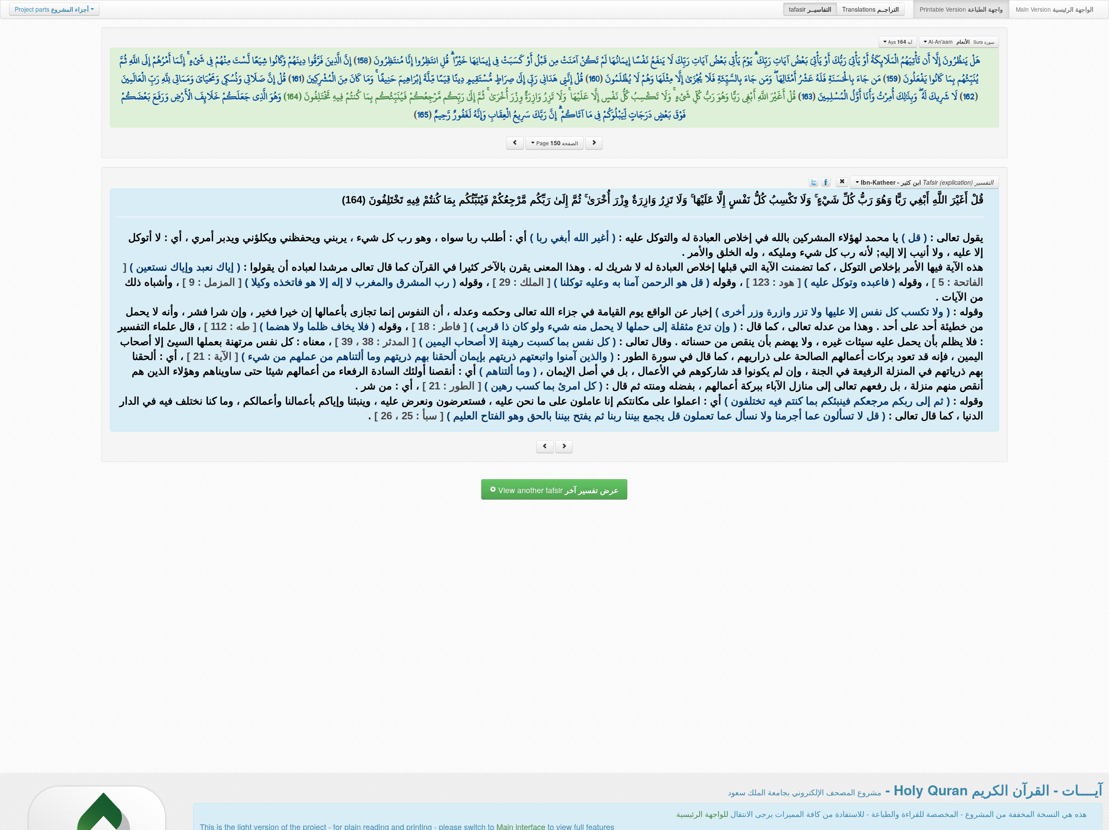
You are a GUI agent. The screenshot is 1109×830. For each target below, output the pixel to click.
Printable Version (961, 9)
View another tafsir (557, 489)
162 (969, 96)
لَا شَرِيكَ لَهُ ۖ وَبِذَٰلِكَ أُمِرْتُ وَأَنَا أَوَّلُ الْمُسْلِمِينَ (887, 96)
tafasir (810, 9)
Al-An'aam (960, 42)
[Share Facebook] (825, 181)
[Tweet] (813, 181)
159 (892, 78)
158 (362, 60)
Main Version (1054, 9)
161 (296, 78)
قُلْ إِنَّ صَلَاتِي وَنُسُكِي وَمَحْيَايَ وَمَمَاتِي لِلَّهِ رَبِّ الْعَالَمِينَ (203, 78)
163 (806, 96)
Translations (870, 9)
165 (422, 114)
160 (594, 78)
